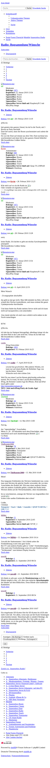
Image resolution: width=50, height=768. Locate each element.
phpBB (13, 748)
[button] (9, 67)
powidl (3, 556)
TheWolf (4, 397)
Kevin (3, 149)
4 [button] (6, 75)
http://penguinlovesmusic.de (11, 386)
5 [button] (6, 78)
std (2, 86)
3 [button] (6, 73)
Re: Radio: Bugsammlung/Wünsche (19, 110)
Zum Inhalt (5, 3)
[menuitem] (20, 18)
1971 (16, 90)
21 (15, 517)
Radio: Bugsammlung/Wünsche (20, 44)
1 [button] (6, 69)
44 (15, 401)
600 (15, 153)
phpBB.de (28, 752)
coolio (3, 343)
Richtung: (22, 639)
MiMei (3, 515)
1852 (16, 347)
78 (15, 446)
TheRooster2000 (7, 444)
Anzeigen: (7, 637)
